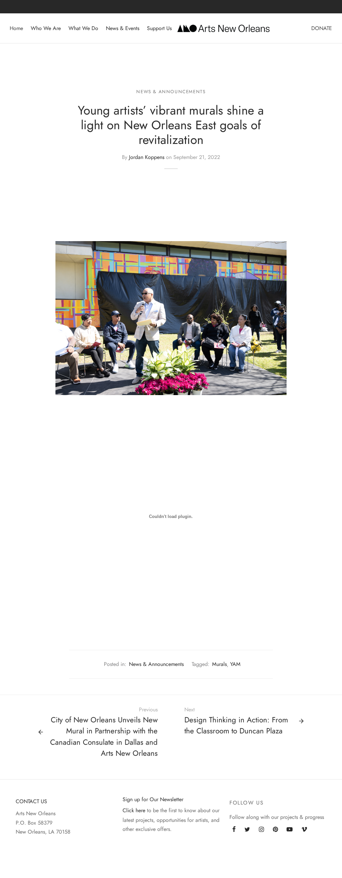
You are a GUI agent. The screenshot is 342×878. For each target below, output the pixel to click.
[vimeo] (304, 830)
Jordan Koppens (146, 157)
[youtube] (289, 830)
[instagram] (261, 830)
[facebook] (233, 830)
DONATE (321, 28)
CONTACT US (31, 801)
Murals (219, 664)
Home (16, 28)
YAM (235, 664)
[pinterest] (275, 830)
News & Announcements (170, 91)
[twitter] (247, 830)
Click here (134, 810)
